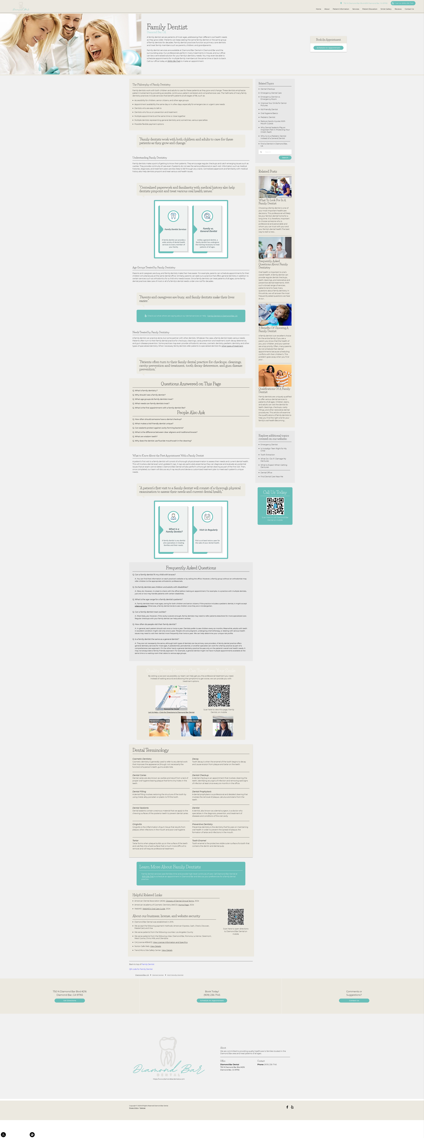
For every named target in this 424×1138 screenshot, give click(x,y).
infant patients (141, 606)
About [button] (326, 9)
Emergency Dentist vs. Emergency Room (270, 98)
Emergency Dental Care (271, 93)
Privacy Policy (134, 1108)
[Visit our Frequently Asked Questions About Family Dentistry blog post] (275, 258)
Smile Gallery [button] (386, 9)
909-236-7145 (148, 876)
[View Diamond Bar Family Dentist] (70, 74)
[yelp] (292, 1107)
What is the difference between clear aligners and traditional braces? (166, 432)
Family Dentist (148, 964)
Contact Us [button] (409, 9)
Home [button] (318, 9)
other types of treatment (232, 346)
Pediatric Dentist (268, 117)
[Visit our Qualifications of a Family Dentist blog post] (275, 386)
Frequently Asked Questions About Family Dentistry (273, 264)
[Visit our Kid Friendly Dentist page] (191, 736)
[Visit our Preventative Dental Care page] (159, 736)
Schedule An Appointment (328, 48)
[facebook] (287, 1107)
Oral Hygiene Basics (269, 113)
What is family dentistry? (146, 390)
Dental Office (266, 473)
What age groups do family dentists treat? (154, 399)
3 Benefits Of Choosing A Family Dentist (273, 329)
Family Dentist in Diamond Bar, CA (222, 316)
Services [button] (355, 9)
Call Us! (404, 3)
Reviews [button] (398, 9)
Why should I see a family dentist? (150, 395)
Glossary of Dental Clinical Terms (180, 901)
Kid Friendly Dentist (269, 109)
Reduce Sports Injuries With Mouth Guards (273, 122)
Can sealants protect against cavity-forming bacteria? (159, 428)
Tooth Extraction (268, 455)
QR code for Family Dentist (141, 969)
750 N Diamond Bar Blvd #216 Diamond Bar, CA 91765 (365, 3)
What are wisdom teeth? (146, 436)
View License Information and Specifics (170, 942)
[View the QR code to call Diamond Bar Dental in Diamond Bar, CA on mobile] (275, 514)
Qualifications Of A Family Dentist (274, 390)
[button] (3, 1134)
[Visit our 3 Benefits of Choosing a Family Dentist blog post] (275, 325)
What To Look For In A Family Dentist (272, 201)
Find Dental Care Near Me (272, 477)
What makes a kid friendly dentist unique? (154, 423)
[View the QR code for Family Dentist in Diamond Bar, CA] (219, 706)
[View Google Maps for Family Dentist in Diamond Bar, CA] (171, 710)
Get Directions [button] (69, 1000)
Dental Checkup (268, 89)
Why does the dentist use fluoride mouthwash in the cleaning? (163, 441)
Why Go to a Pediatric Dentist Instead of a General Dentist (273, 137)
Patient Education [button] (369, 9)
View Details (155, 946)
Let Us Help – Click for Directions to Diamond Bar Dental (171, 712)
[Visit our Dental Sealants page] (223, 736)
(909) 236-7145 (174, 61)
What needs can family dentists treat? (152, 403)
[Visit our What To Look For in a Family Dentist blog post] (275, 197)
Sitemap (142, 1108)
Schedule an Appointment (212, 1000)
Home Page (183, 905)
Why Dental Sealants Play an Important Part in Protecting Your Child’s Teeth (275, 130)
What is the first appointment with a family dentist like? (160, 408)
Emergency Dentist (269, 445)
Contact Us (354, 1000)
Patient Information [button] (341, 9)
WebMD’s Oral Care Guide (154, 909)
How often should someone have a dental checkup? (158, 419)
